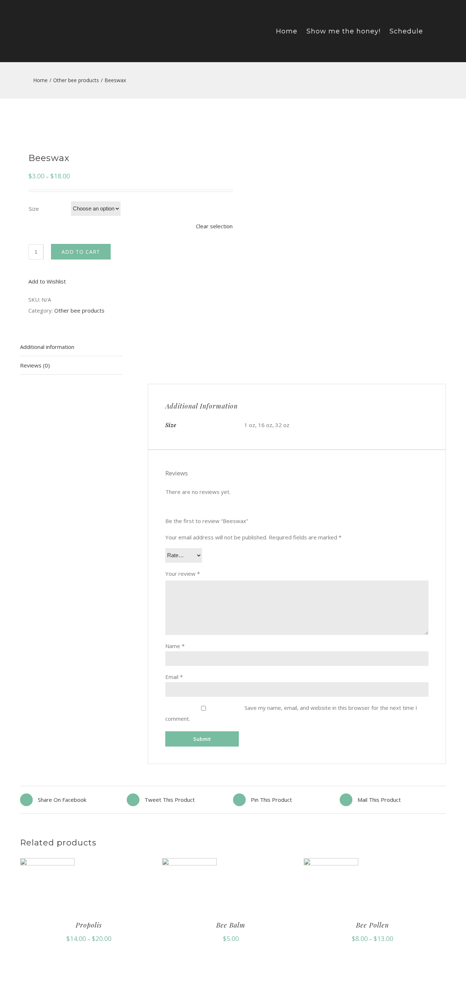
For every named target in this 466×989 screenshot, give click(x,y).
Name (175, 646)
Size (34, 208)
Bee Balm (230, 925)
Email (174, 676)
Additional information (47, 346)
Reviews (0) (35, 365)
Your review (182, 573)
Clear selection (214, 226)
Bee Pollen (372, 925)
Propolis (89, 925)
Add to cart (81, 251)
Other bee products (79, 310)
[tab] (71, 347)
